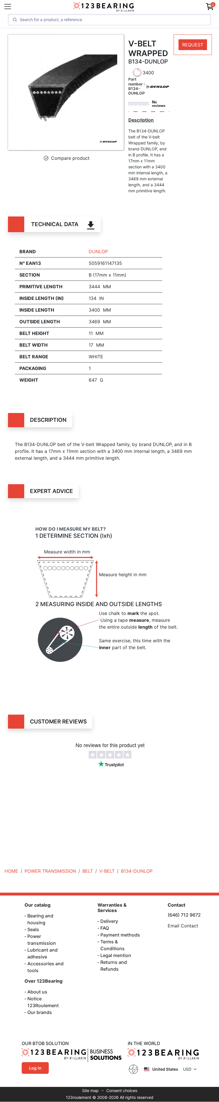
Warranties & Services (112, 907)
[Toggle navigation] (7, 6)
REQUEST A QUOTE (192, 46)
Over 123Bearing (43, 981)
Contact (176, 905)
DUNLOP (98, 251)
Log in (35, 1068)
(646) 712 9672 (184, 915)
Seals (33, 929)
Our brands (39, 1012)
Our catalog (37, 905)
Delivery (109, 921)
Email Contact (183, 926)
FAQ (104, 928)
